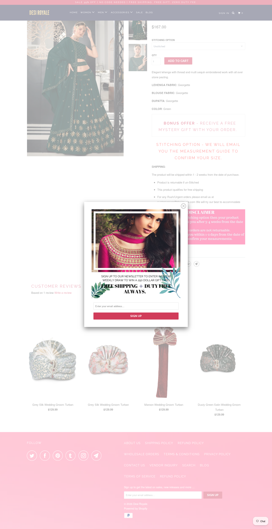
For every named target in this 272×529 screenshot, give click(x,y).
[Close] (183, 205)
